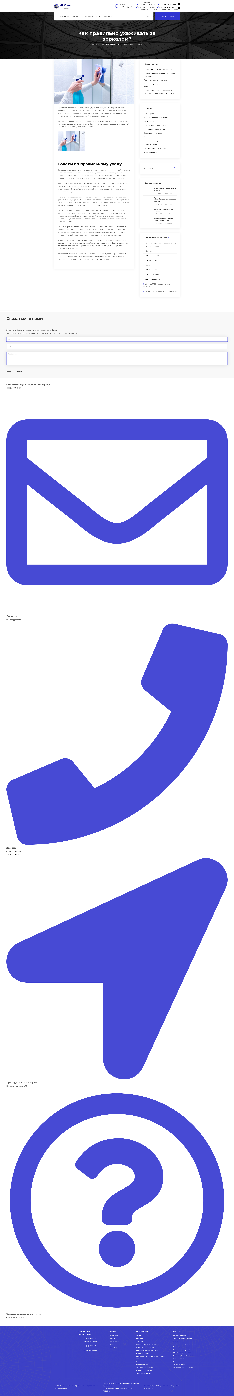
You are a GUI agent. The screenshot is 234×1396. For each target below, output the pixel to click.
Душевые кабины (150, 145)
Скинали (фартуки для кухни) (147, 1350)
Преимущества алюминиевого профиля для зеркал (165, 200)
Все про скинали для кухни (154, 141)
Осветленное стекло (144, 1371)
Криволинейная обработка (183, 1368)
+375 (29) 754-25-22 (147, 7)
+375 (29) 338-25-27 (147, 4)
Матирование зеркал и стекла (184, 1344)
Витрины (139, 1338)
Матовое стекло (142, 1365)
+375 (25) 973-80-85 (168, 4)
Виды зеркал (149, 114)
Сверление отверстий (181, 1350)
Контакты (108, 16)
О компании (87, 16)
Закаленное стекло (143, 1374)
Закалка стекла (178, 1362)
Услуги (75, 16)
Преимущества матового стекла (156, 80)
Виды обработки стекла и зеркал (156, 118)
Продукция (64, 16)
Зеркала (139, 1335)
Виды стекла (149, 121)
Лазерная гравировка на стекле (182, 1340)
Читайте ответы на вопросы (17, 1318)
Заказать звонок (167, 16)
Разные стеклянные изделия (155, 149)
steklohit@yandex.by (128, 7)
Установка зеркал (150, 152)
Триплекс (140, 1341)
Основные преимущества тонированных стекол (163, 219)
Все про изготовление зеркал (155, 137)
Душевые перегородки (145, 1347)
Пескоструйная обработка (183, 1356)
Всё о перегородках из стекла (155, 129)
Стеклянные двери (143, 1362)
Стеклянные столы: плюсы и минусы (158, 69)
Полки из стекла (142, 1353)
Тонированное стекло (144, 1368)
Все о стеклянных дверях (153, 133)
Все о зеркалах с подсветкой (155, 125)
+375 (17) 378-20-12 (168, 7)
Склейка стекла (179, 1359)
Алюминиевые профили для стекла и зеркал (150, 1357)
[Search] (175, 166)
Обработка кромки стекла (182, 1353)
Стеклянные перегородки (146, 1344)
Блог (98, 16)
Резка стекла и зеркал (181, 1347)
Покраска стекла (179, 1365)
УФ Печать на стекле (180, 1335)
